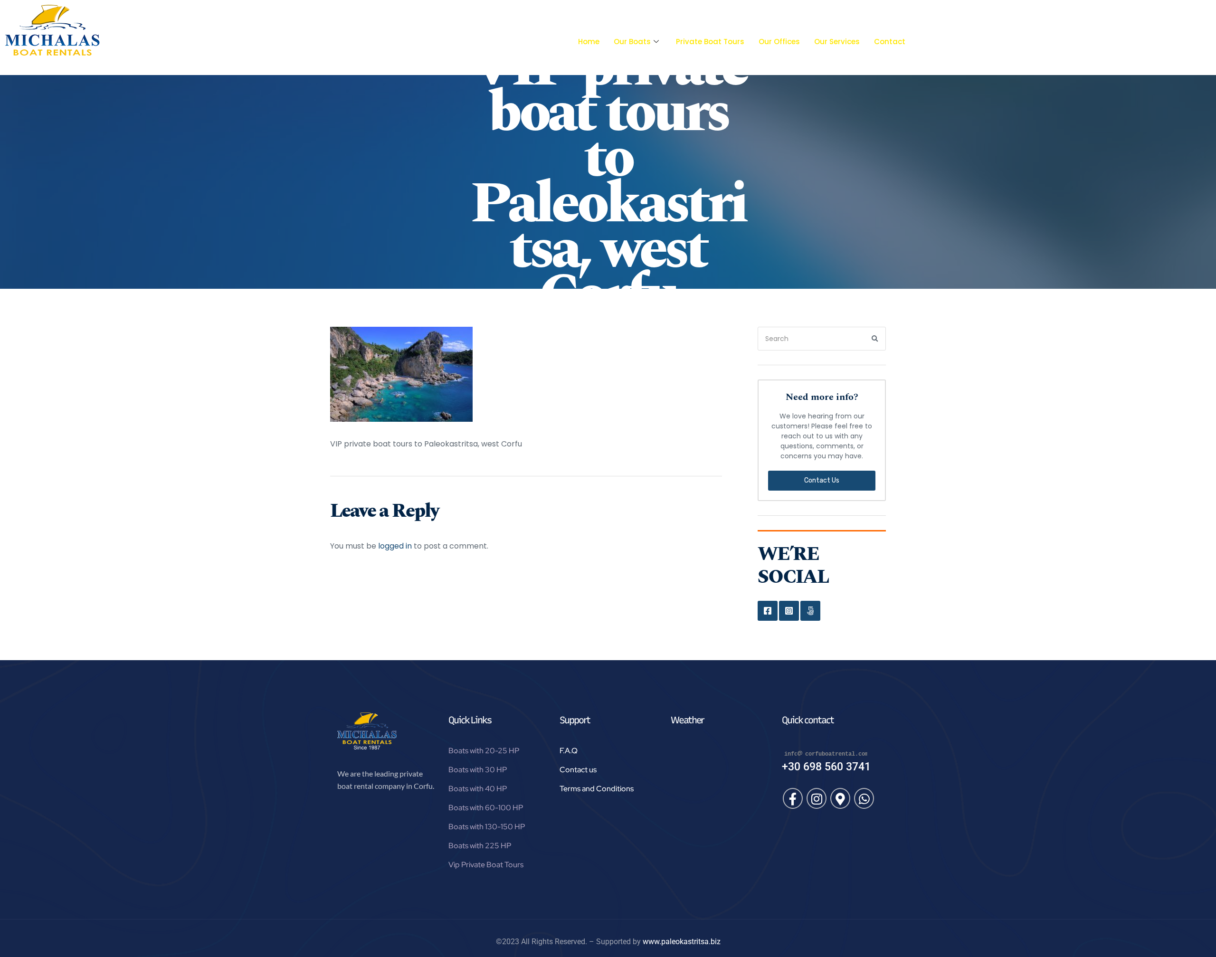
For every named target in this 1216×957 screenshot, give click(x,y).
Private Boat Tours (710, 42)
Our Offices (779, 42)
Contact (889, 42)
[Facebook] (793, 798)
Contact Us (821, 480)
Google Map (810, 611)
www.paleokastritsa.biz (682, 941)
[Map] (840, 798)
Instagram (789, 611)
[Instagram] (816, 798)
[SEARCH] (875, 339)
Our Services (837, 42)
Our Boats (632, 42)
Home (588, 42)
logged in (395, 545)
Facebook (768, 611)
